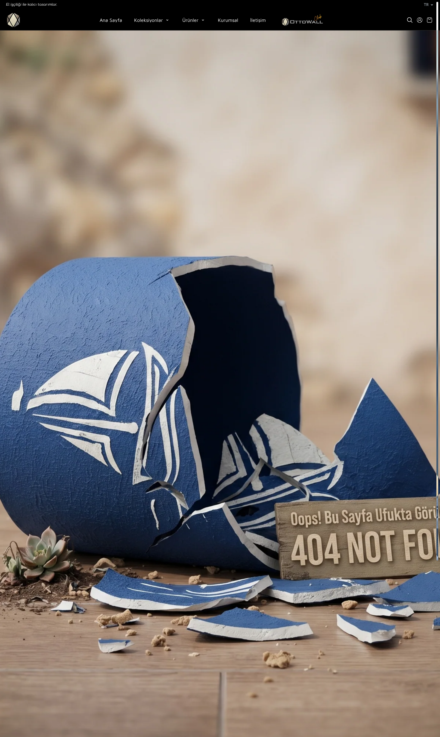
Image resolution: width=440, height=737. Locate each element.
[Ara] (409, 20)
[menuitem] (302, 20)
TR (426, 5)
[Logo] (13, 20)
